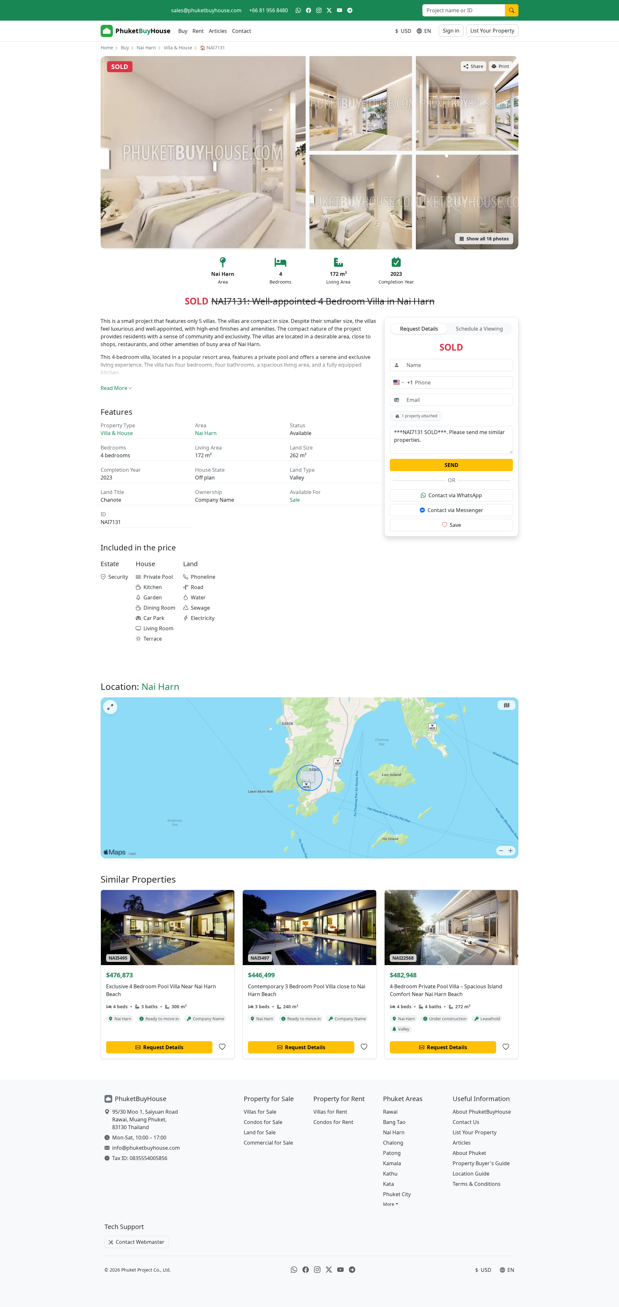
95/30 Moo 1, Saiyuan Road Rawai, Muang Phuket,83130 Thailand (145, 1119)
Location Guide (471, 1173)
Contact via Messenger (455, 510)
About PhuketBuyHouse (482, 1111)
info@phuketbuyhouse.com (146, 1147)
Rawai (390, 1111)
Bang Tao (394, 1122)
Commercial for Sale (268, 1142)
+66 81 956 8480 (268, 10)
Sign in (451, 30)
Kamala (392, 1163)
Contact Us (466, 1122)
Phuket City (397, 1194)
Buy (182, 30)
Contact (241, 30)
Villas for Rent (330, 1111)
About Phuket (469, 1153)
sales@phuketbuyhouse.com (206, 10)
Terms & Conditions (477, 1183)
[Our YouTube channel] (339, 10)
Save (455, 524)
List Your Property (492, 30)
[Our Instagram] (318, 10)
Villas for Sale (260, 1111)
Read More (114, 388)
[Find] (511, 10)
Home (107, 47)
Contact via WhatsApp (455, 495)
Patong (392, 1153)
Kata (388, 1183)
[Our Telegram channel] (349, 10)
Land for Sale (260, 1132)
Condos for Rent (333, 1122)
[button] (390, 1204)
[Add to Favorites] (222, 1047)
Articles (218, 30)
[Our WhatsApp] (298, 10)
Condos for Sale (263, 1122)
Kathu (390, 1173)
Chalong (393, 1142)
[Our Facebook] (308, 10)
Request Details (419, 328)
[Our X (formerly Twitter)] (329, 10)
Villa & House (178, 47)
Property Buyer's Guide (481, 1163)
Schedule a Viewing (479, 328)
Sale (295, 499)
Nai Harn (146, 47)
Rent (198, 30)
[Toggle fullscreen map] (110, 707)
